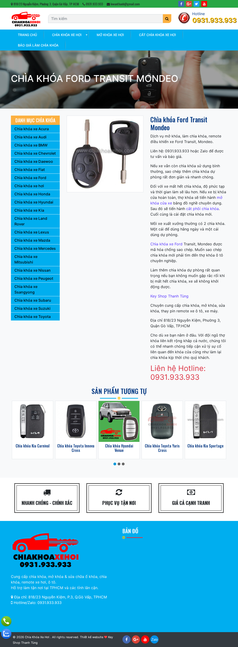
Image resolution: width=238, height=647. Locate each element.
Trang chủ (27, 35)
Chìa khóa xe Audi (30, 137)
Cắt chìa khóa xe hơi (157, 35)
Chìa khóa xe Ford (166, 244)
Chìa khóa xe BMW (31, 145)
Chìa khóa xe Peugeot (33, 278)
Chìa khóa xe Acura (31, 129)
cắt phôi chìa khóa (202, 208)
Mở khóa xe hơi (110, 35)
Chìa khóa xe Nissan (32, 270)
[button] (114, 464)
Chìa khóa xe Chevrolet (35, 153)
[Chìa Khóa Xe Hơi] (26, 18)
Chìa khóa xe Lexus (31, 232)
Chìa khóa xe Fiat (29, 169)
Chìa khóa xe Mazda (32, 240)
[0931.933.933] (6, 621)
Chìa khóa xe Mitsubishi (25, 259)
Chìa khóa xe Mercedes (35, 248)
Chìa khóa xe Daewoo (33, 161)
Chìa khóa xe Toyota (32, 316)
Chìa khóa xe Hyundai (33, 202)
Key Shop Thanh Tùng (169, 296)
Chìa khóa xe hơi (67, 35)
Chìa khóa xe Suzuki (32, 308)
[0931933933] (6, 634)
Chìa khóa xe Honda (32, 194)
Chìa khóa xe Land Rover (30, 221)
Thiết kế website (91, 637)
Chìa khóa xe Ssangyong (25, 289)
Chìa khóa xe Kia (29, 210)
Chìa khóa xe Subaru (32, 300)
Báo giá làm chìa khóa (38, 45)
